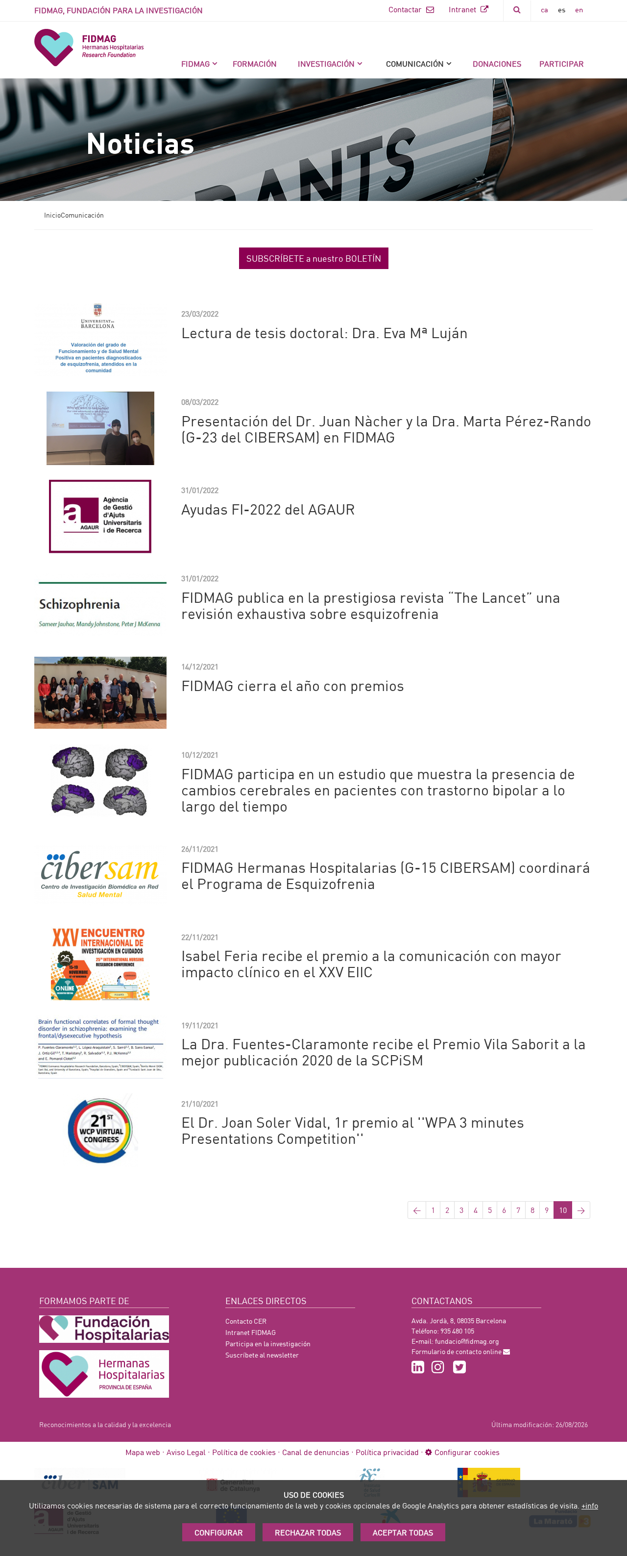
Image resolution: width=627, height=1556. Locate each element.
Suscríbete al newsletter (262, 1355)
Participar (561, 63)
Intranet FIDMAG (250, 1332)
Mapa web (142, 1452)
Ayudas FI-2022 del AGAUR (268, 509)
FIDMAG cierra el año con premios (292, 685)
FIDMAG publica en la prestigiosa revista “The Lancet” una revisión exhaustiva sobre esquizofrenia (370, 605)
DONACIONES (497, 63)
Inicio (52, 215)
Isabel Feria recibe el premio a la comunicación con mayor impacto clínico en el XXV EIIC (371, 963)
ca (544, 9)
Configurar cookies (467, 1452)
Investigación (326, 63)
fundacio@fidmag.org (467, 1341)
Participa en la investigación (268, 1343)
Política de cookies (244, 1452)
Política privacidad (387, 1452)
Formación (255, 63)
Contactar (406, 9)
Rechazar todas (308, 1532)
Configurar (218, 1532)
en (579, 9)
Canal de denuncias (315, 1452)
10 (563, 1209)
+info (589, 1505)
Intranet (463, 9)
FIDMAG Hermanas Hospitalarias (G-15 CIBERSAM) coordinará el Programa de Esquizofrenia (385, 875)
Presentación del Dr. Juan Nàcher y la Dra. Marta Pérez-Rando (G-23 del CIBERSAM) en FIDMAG (386, 428)
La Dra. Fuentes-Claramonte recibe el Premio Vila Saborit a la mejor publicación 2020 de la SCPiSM (383, 1051)
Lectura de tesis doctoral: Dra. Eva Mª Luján (324, 332)
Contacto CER (245, 1321)
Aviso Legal (186, 1452)
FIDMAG (195, 63)
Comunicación (415, 63)
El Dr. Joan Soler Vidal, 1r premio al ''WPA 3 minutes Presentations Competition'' (352, 1130)
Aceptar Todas (403, 1532)
